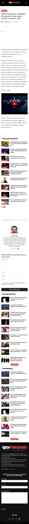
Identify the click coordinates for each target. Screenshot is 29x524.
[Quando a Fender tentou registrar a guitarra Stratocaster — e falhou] (5, 371)
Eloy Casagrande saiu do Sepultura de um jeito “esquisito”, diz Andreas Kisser (19, 163)
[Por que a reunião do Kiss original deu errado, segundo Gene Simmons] (5, 408)
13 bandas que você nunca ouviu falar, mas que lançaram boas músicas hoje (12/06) (18, 333)
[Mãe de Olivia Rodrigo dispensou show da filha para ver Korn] (5, 341)
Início (2, 238)
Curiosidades (4, 172)
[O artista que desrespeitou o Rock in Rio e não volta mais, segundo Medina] (5, 445)
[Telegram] (16, 25)
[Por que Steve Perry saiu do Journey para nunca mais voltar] (5, 177)
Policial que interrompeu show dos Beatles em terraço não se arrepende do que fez (18, 191)
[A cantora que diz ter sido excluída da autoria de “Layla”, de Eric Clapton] (5, 438)
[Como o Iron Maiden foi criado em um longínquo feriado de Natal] (5, 221)
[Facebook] (7, 25)
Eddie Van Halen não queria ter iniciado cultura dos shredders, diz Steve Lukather (18, 213)
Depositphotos (11, 488)
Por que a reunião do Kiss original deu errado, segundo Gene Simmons (18, 407)
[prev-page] (2, 226)
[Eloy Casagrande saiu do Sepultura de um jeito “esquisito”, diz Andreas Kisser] (5, 163)
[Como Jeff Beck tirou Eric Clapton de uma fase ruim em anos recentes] (5, 318)
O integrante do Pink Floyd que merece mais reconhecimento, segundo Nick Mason (17, 422)
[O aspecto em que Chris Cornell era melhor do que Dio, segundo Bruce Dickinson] (5, 206)
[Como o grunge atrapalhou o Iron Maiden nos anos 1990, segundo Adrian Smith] (5, 415)
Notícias (4, 10)
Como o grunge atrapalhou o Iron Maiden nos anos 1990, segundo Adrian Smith (18, 415)
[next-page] (4, 226)
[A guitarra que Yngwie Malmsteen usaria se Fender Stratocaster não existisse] (5, 170)
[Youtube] (18, 267)
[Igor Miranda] (2, 22)
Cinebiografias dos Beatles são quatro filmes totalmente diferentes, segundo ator (17, 378)
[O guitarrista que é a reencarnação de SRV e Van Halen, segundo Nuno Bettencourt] (5, 185)
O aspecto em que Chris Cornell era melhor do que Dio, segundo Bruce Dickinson (18, 206)
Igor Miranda (7, 21)
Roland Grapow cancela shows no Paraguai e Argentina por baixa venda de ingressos (18, 348)
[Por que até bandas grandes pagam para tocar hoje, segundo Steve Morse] (5, 400)
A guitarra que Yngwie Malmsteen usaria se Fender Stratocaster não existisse (18, 170)
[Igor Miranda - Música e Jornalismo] (14, 2)
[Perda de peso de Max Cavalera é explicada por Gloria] (5, 363)
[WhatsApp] (13, 25)
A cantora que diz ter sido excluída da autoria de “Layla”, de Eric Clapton (18, 437)
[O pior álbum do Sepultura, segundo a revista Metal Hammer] (5, 326)
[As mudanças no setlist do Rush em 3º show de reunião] (5, 356)
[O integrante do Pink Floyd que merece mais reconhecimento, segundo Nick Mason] (5, 423)
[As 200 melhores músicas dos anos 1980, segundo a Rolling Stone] (5, 199)
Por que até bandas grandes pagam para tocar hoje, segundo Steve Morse (19, 400)
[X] (10, 25)
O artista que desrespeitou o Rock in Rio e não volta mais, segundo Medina (18, 445)
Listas (3, 201)
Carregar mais (14, 383)
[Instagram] (13, 267)
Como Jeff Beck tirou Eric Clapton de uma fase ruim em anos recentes (18, 318)
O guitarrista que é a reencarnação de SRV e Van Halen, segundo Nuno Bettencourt (19, 184)
